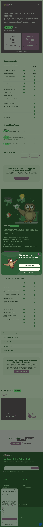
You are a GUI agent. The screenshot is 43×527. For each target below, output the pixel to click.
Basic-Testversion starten (29, 265)
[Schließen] (40, 254)
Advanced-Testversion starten (29, 269)
